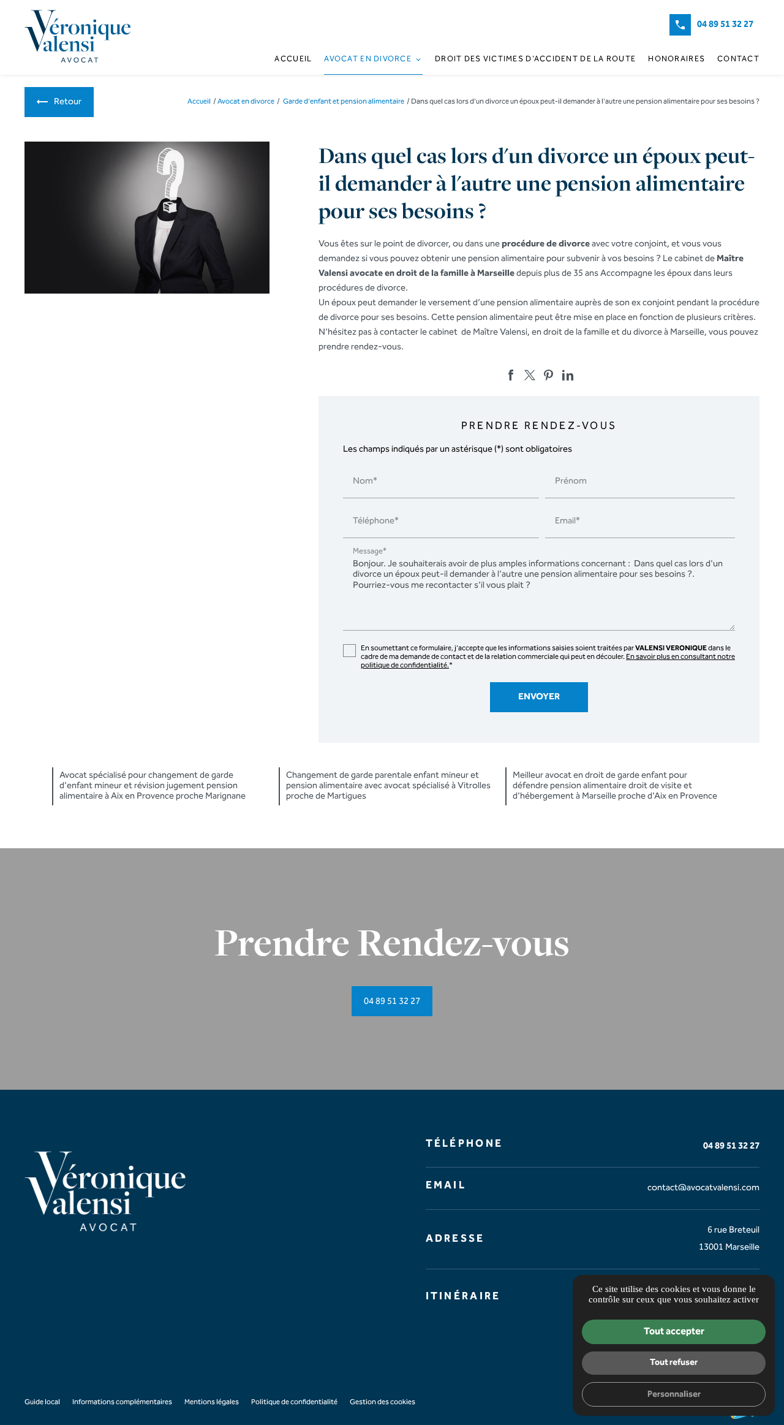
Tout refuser (674, 1362)
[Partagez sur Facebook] (510, 375)
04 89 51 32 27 (725, 24)
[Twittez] (529, 375)
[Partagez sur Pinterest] (548, 375)
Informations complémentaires (122, 1402)
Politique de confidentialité (294, 1402)
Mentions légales (211, 1402)
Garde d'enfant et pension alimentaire (344, 101)
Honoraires (676, 59)
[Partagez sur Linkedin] (567, 375)
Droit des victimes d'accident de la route (535, 59)
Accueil (293, 59)
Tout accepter (674, 1331)
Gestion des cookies (382, 1402)
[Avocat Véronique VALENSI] (79, 37)
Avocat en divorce (368, 59)
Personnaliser (674, 1394)
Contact (738, 59)
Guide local (42, 1402)
